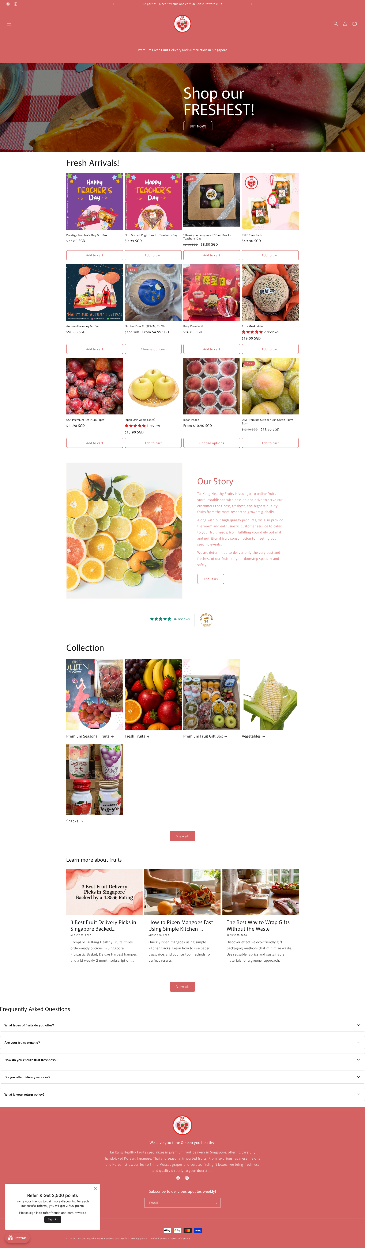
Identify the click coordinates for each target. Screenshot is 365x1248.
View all (182, 836)
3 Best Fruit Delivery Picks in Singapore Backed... (103, 925)
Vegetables (251, 736)
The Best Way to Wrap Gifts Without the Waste (258, 925)
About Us (211, 579)
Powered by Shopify (115, 1238)
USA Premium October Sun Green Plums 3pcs (268, 421)
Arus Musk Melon (253, 326)
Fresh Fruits (135, 736)
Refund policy (158, 1238)
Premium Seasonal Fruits (87, 736)
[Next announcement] (251, 4)
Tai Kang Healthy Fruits (90, 1238)
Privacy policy (139, 1238)
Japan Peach (191, 420)
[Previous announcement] (113, 4)
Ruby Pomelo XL (193, 326)
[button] (9, 23)
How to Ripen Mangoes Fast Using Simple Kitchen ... (180, 925)
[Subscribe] (215, 1203)
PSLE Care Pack (252, 235)
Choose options (153, 349)
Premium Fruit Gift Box (203, 736)
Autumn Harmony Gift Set (83, 326)
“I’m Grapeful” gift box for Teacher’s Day (151, 235)
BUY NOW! (198, 126)
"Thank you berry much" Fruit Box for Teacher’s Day (207, 237)
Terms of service (180, 1238)
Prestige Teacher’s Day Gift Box (86, 235)
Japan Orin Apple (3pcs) (140, 420)
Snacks (72, 820)
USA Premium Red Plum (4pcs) (85, 420)
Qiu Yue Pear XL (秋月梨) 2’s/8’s (145, 326)
